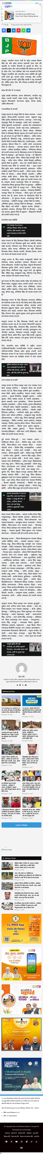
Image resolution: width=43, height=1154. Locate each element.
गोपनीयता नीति (21, 1133)
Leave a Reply (21, 825)
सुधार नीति (35, 1133)
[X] (23, 685)
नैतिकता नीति (7, 1136)
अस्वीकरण (29, 1133)
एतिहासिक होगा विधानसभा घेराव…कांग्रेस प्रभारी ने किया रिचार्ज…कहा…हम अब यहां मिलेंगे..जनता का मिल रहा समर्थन (30, 761)
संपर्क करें (7, 1133)
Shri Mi (6, 25)
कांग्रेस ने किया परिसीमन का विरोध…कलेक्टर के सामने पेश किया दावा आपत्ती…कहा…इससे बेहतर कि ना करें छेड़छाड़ (11, 760)
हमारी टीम (36, 1136)
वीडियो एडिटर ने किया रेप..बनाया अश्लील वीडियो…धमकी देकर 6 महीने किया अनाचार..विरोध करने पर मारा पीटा (27, 865)
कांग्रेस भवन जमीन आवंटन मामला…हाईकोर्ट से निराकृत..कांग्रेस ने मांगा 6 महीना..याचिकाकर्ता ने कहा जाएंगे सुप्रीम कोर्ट (30, 734)
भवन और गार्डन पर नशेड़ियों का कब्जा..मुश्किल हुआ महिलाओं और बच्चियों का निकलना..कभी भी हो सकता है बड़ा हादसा (28, 875)
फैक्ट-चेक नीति (15, 1136)
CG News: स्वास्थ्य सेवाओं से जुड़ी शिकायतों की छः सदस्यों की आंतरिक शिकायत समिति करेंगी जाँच (31, 711)
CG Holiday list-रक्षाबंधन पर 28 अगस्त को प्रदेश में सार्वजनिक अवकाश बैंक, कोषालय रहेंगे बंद (11, 710)
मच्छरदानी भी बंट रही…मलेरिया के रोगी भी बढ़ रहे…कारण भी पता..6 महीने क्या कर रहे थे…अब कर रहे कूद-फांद (31, 813)
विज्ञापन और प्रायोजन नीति (26, 1136)
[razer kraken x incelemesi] (21, 1153)
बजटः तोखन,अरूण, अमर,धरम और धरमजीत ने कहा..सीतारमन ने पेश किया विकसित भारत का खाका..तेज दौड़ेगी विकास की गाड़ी (31, 787)
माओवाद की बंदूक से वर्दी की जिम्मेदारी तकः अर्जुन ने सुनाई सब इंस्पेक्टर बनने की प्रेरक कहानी (10, 735)
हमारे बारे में (14, 1133)
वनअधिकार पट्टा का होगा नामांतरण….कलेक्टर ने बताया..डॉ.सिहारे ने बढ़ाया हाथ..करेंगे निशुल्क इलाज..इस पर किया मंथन (11, 787)
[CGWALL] (6, 3)
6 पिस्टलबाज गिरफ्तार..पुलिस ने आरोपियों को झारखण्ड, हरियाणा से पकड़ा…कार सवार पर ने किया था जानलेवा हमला (11, 813)
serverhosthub (26, 1130)
